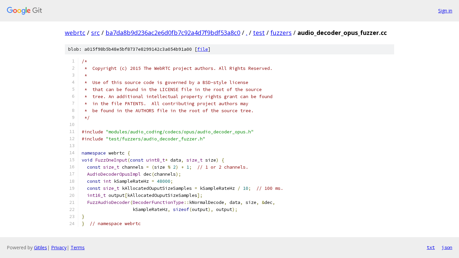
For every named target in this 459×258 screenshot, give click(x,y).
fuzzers (281, 33)
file (202, 49)
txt (431, 247)
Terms (78, 247)
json (447, 247)
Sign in (445, 10)
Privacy (59, 247)
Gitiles (40, 247)
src (95, 33)
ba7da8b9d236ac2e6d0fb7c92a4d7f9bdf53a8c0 (173, 33)
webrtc (75, 33)
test (259, 33)
